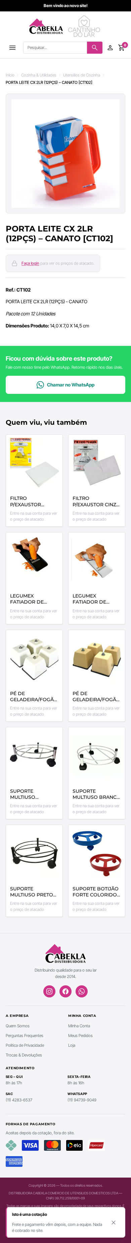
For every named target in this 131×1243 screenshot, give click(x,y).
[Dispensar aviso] (113, 1222)
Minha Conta (79, 1025)
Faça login (30, 263)
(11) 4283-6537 (19, 1099)
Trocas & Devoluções (24, 1054)
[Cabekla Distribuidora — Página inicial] (46, 26)
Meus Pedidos (80, 1035)
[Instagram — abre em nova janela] (49, 991)
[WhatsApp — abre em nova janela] (82, 991)
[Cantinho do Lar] (85, 26)
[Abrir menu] (12, 47)
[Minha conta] (110, 47)
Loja (71, 1045)
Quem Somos (18, 1025)
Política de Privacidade (25, 1045)
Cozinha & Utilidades (38, 74)
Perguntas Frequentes (24, 1035)
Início (10, 74)
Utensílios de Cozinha (81, 74)
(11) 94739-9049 (82, 1099)
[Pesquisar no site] (94, 48)
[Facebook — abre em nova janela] (65, 991)
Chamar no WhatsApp (70, 384)
